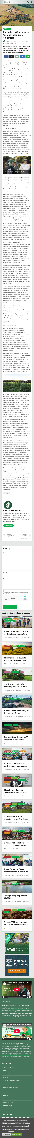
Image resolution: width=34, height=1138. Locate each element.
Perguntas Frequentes (8, 1067)
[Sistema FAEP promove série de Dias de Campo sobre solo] (17, 912)
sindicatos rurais (21, 1012)
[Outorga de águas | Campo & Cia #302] (17, 886)
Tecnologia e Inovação (10, 621)
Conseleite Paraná (7, 1105)
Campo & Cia (7, 672)
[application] (17, 989)
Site (4, 584)
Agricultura (7, 645)
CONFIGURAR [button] (6, 1134)
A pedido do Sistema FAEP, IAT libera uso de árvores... (16, 712)
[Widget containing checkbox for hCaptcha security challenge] (15, 598)
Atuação (14, 645)
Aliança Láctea (6, 1099)
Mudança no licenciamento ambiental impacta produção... (16, 659)
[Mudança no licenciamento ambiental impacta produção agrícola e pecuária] (17, 648)
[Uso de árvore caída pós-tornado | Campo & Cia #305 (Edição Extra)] (17, 675)
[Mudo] (27, 997)
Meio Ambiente (7, 28)
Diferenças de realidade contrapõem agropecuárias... (15, 764)
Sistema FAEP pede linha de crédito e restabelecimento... (16, 844)
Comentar (7, 43)
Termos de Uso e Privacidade (10, 1087)
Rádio (21, 672)
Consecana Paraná (8, 1102)
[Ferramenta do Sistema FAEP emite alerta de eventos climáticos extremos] (17, 727)
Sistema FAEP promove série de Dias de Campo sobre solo (16, 923)
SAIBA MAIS (11, 1131)
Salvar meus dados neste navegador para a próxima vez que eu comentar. (16, 593)
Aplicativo (5, 1077)
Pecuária (15, 619)
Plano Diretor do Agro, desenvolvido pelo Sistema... (15, 791)
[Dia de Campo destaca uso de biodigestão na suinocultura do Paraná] (17, 622)
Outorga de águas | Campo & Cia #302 (15, 897)
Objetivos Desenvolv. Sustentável (11, 1080)
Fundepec (5, 1109)
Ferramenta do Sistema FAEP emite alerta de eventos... (16, 738)
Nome (5, 572)
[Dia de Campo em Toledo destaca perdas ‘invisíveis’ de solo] (17, 860)
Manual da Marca (7, 1074)
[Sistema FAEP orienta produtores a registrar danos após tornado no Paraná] (17, 807)
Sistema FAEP (26, 1007)
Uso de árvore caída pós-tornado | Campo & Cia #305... (16, 685)
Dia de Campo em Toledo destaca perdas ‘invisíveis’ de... (16, 870)
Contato (5, 1070)
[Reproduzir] (4, 997)
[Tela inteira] (30, 997)
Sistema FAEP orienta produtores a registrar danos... (16, 817)
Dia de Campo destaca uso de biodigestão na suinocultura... (16, 632)
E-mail (5, 578)
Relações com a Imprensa (11, 41)
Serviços (21, 698)
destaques (6, 493)
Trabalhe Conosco (7, 1084)
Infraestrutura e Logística (11, 779)
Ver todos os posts (8, 525)
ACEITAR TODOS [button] (16, 1134)
